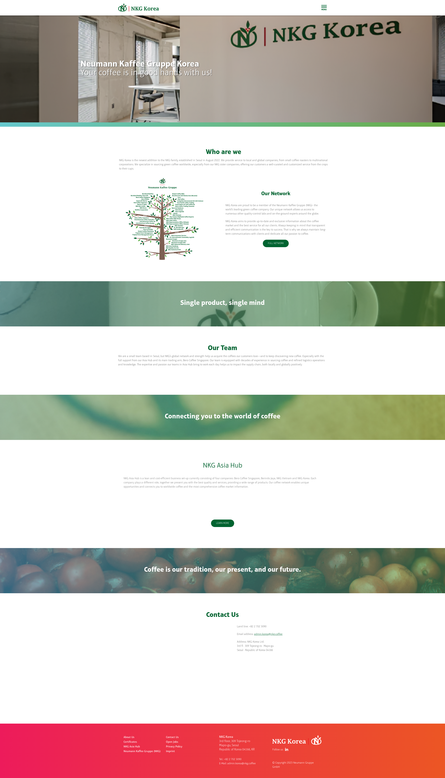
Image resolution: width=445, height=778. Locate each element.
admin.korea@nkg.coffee (268, 634)
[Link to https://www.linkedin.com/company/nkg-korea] (286, 749)
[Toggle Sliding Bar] (324, 7)
